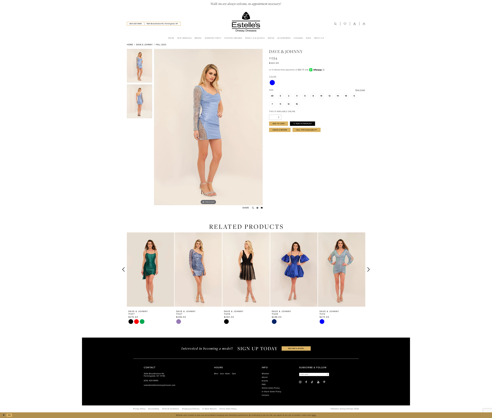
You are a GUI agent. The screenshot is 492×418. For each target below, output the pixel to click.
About (265, 377)
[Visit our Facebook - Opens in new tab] (306, 382)
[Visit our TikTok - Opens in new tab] (312, 382)
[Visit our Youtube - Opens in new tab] (318, 382)
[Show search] (335, 23)
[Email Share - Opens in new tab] (262, 208)
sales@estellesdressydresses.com (159, 385)
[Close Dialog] (4, 415)
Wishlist (265, 373)
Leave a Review (280, 130)
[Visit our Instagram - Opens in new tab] (300, 382)
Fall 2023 (161, 44)
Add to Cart (279, 123)
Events (265, 380)
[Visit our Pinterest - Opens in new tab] (324, 382)
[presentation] (150, 269)
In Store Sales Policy (271, 391)
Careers (265, 395)
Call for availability (306, 130)
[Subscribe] (327, 374)
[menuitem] (135, 23)
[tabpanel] (139, 67)
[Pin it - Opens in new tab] (257, 208)
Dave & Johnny (144, 44)
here (314, 415)
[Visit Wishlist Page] (345, 23)
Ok (9, 415)
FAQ (264, 384)
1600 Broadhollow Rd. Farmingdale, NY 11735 (154, 374)
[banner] (246, 22)
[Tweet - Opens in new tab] (253, 208)
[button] (354, 23)
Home (130, 44)
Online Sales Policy (271, 388)
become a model (296, 348)
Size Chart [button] (360, 89)
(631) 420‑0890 (151, 380)
